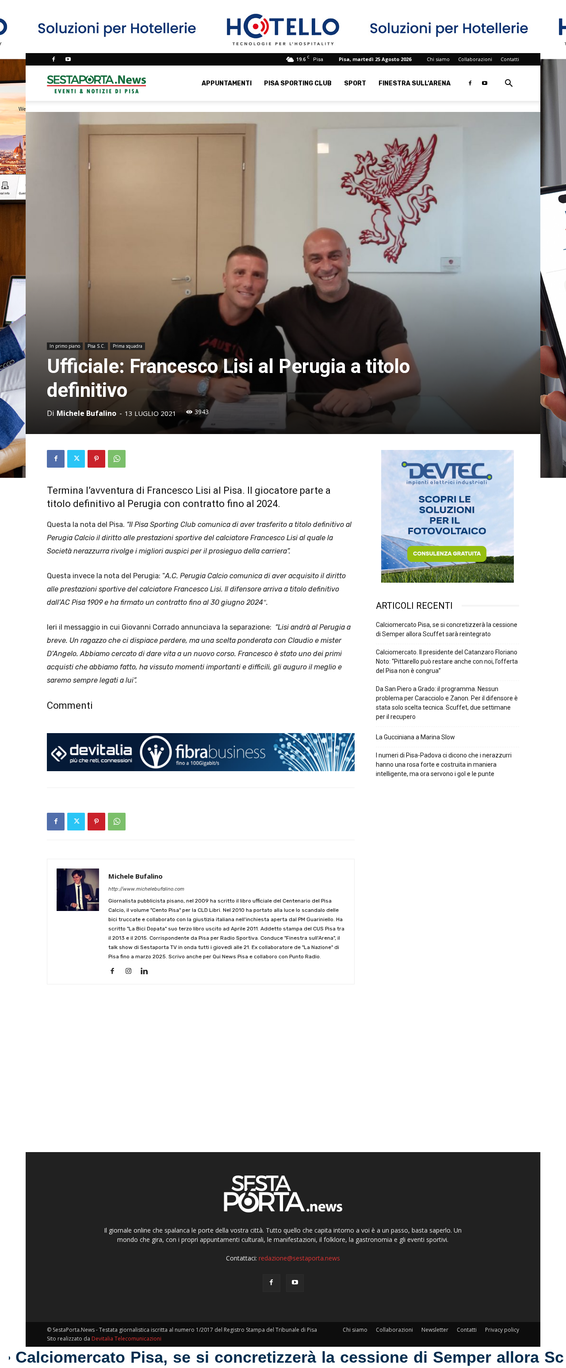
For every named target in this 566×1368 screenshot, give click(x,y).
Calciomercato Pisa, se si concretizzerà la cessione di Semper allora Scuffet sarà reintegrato (446, 629)
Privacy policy (502, 1329)
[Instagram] (131, 971)
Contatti (510, 59)
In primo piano (65, 346)
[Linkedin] (147, 971)
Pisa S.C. (96, 346)
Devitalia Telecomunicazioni (126, 1338)
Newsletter (434, 1329)
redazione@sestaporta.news (299, 1258)
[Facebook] (53, 59)
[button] (508, 84)
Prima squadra (127, 346)
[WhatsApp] (117, 459)
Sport (355, 83)
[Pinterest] (96, 459)
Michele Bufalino (86, 413)
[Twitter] (76, 459)
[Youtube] (68, 59)
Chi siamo (438, 59)
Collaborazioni (475, 59)
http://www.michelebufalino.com (146, 889)
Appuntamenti (227, 83)
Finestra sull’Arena (415, 83)
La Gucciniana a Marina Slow (415, 737)
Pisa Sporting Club (298, 83)
